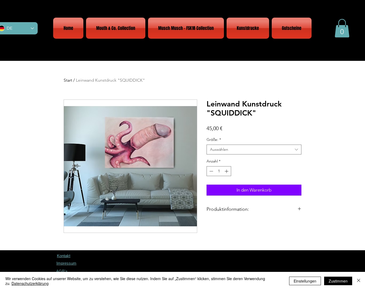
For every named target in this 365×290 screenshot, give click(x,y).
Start (68, 80)
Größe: (214, 139)
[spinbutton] (219, 171)
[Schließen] (358, 281)
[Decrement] (210, 171)
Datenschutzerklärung (30, 283)
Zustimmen (338, 281)
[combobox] (254, 150)
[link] (342, 28)
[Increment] (227, 171)
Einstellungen (305, 281)
